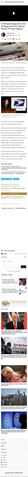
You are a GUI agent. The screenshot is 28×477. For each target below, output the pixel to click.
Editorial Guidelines (20, 208)
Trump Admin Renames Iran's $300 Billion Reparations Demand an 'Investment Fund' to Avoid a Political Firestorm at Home (14, 332)
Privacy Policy (20, 197)
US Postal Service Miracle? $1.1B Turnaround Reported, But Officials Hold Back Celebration (13, 168)
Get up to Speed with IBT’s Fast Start (18, 301)
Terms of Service (11, 197)
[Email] (16, 39)
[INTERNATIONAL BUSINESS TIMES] (14, 2)
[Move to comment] (19, 39)
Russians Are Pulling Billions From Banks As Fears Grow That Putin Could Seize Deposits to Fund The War (14, 357)
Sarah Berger (11, 33)
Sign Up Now (6, 303)
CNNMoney (13, 72)
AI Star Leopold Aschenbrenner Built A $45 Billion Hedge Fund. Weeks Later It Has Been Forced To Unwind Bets (13, 432)
